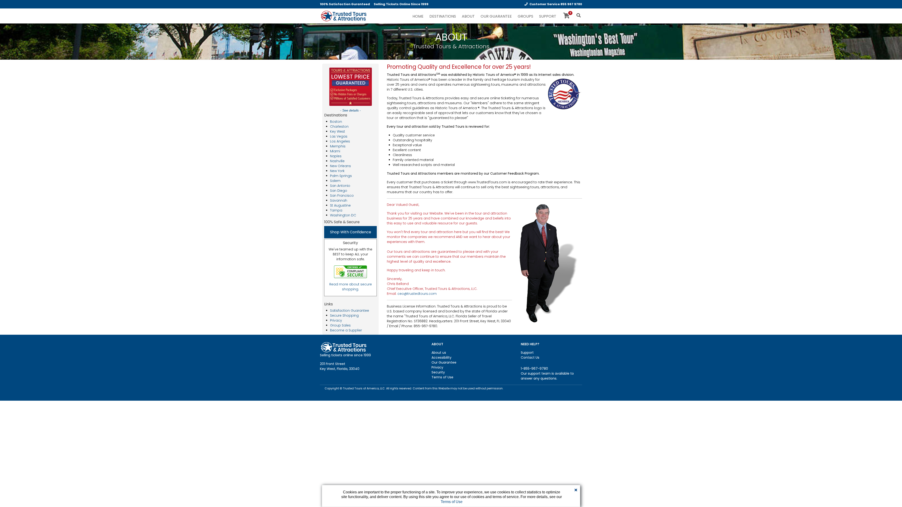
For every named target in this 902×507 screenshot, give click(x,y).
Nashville (337, 161)
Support (527, 352)
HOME (418, 16)
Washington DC (343, 215)
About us (439, 352)
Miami (335, 151)
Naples (336, 156)
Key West (337, 131)
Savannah (338, 200)
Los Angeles (340, 141)
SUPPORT (547, 16)
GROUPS (525, 16)
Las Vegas (338, 136)
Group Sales (340, 325)
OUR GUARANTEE (496, 16)
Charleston (339, 126)
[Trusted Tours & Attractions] (343, 16)
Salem (335, 180)
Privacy (336, 320)
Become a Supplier (346, 330)
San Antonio (340, 185)
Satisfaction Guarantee (349, 310)
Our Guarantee (444, 362)
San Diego (338, 190)
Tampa (336, 210)
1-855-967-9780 (534, 368)
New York (337, 171)
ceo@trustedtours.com (417, 293)
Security (438, 372)
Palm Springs (341, 175)
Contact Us (530, 357)
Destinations (442, 16)
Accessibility (441, 357)
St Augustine (340, 205)
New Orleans (340, 166)
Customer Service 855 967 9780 (555, 4)
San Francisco (342, 195)
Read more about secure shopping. (350, 287)
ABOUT (468, 16)
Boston (336, 121)
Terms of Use (442, 377)
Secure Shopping (344, 315)
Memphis (338, 146)
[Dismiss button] (575, 490)
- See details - (350, 110)
